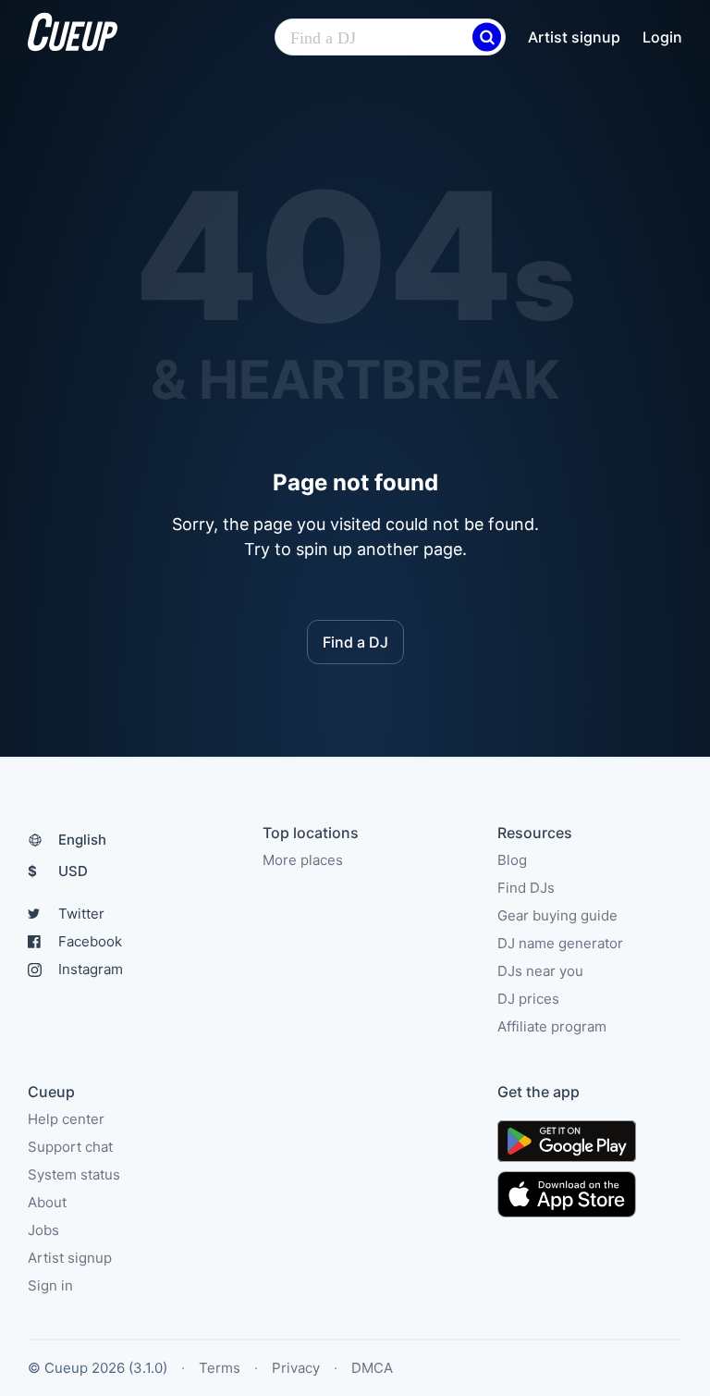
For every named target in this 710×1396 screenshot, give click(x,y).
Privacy (296, 1368)
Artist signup (574, 37)
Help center (66, 1119)
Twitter (81, 913)
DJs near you (540, 971)
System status (74, 1174)
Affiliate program (551, 1026)
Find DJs (526, 887)
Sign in (50, 1285)
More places (303, 860)
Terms (219, 1368)
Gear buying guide (557, 915)
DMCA (372, 1368)
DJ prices (528, 998)
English (82, 839)
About (47, 1202)
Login (662, 37)
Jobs (43, 1230)
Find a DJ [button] (355, 642)
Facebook (90, 941)
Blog (512, 860)
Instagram (90, 969)
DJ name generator (560, 943)
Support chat (70, 1146)
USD (58, 871)
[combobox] (390, 37)
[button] (486, 37)
